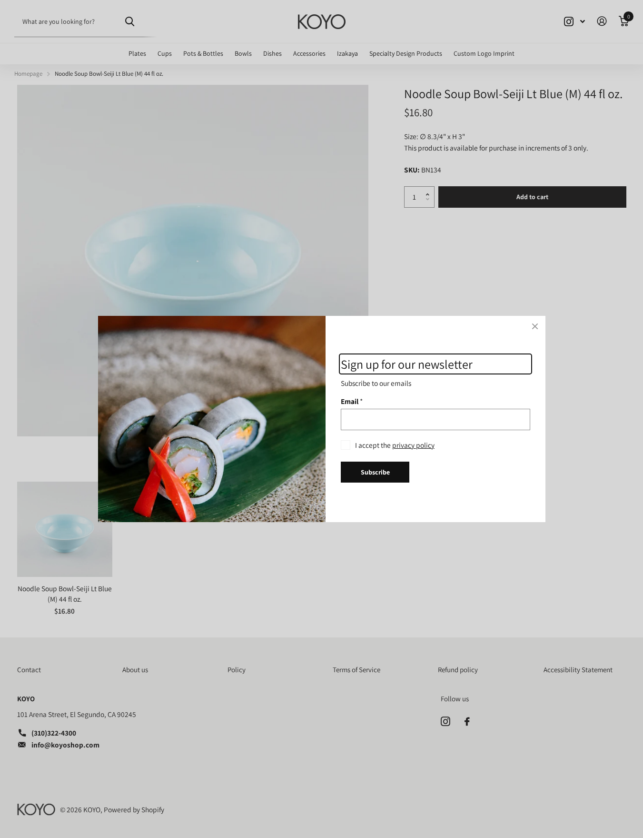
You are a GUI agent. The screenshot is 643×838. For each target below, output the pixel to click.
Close (534, 326)
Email (352, 401)
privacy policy (413, 445)
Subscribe (374, 472)
